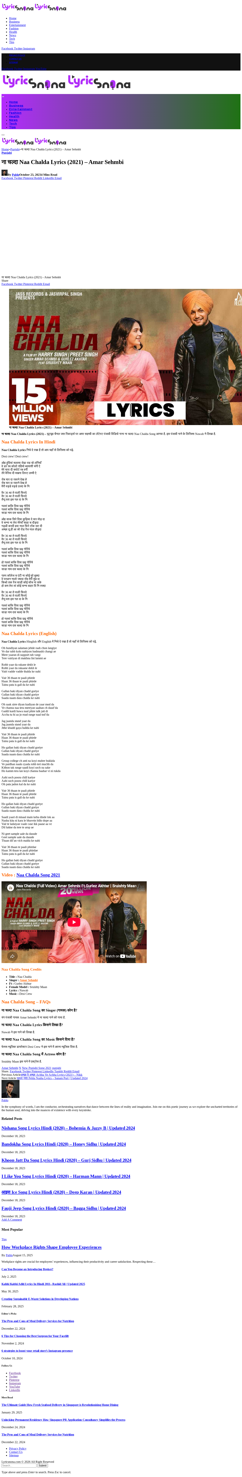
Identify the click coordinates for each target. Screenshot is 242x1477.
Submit (43, 1465)
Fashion (14, 28)
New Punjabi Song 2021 (36, 1068)
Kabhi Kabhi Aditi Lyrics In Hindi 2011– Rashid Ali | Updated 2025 (43, 1284)
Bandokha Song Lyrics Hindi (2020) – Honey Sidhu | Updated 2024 (64, 1144)
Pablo (15, 174)
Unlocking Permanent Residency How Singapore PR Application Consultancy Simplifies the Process (63, 1419)
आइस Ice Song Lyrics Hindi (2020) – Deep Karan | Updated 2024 (61, 1192)
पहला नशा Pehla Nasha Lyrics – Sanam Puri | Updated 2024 (52, 1078)
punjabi (56, 1068)
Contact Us (15, 59)
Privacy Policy (17, 55)
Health (13, 31)
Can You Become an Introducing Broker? (27, 1269)
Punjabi (7, 152)
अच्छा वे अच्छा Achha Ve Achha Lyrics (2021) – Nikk (51, 1074)
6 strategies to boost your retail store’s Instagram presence (37, 1350)
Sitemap (13, 62)
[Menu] (3, 96)
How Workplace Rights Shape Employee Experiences (52, 1247)
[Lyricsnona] (67, 92)
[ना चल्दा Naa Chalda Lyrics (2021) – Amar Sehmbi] (74, 273)
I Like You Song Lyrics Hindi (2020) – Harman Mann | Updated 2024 (66, 1176)
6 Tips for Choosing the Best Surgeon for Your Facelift (35, 1336)
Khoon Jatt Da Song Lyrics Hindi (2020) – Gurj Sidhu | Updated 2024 (66, 1160)
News (12, 35)
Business (14, 21)
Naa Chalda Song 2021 (38, 874)
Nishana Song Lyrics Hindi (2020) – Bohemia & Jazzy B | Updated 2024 (68, 1128)
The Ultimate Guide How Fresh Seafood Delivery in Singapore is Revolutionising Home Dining (60, 1404)
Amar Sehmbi (10, 1068)
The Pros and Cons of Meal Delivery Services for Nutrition (38, 1321)
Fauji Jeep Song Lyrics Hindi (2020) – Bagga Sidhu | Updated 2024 (64, 1208)
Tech (12, 38)
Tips (11, 42)
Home (12, 18)
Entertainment (17, 25)
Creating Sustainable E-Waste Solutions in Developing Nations (40, 1299)
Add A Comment (12, 1219)
